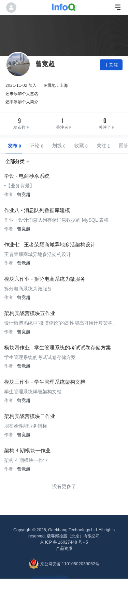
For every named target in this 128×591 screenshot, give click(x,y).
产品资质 (64, 548)
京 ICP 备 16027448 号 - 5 (64, 542)
